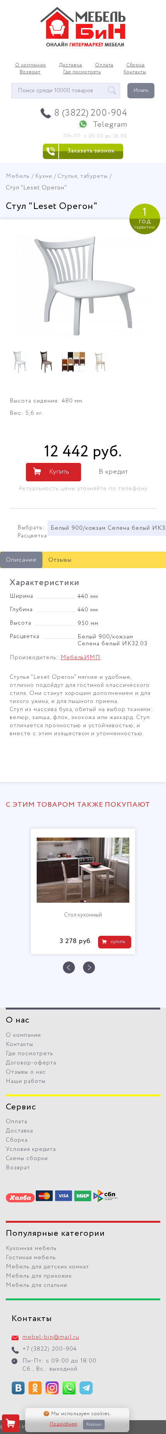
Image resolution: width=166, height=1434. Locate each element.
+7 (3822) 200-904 (49, 1349)
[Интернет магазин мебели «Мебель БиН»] (83, 45)
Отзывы (60, 559)
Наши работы (26, 1081)
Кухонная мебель (31, 1248)
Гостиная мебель (31, 1257)
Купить (59, 472)
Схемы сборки (27, 1158)
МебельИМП (81, 657)
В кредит (113, 472)
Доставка (70, 65)
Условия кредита (31, 1149)
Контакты (135, 72)
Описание (21, 559)
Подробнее (64, 1424)
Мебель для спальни (36, 1285)
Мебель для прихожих (39, 1276)
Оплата (104, 65)
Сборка (135, 65)
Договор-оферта (31, 1063)
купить (118, 941)
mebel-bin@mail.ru (50, 1337)
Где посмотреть (82, 72)
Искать (141, 90)
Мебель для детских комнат (47, 1267)
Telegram (110, 124)
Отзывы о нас (26, 1072)
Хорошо (94, 1424)
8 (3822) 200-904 (91, 113)
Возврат (30, 72)
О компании (30, 65)
